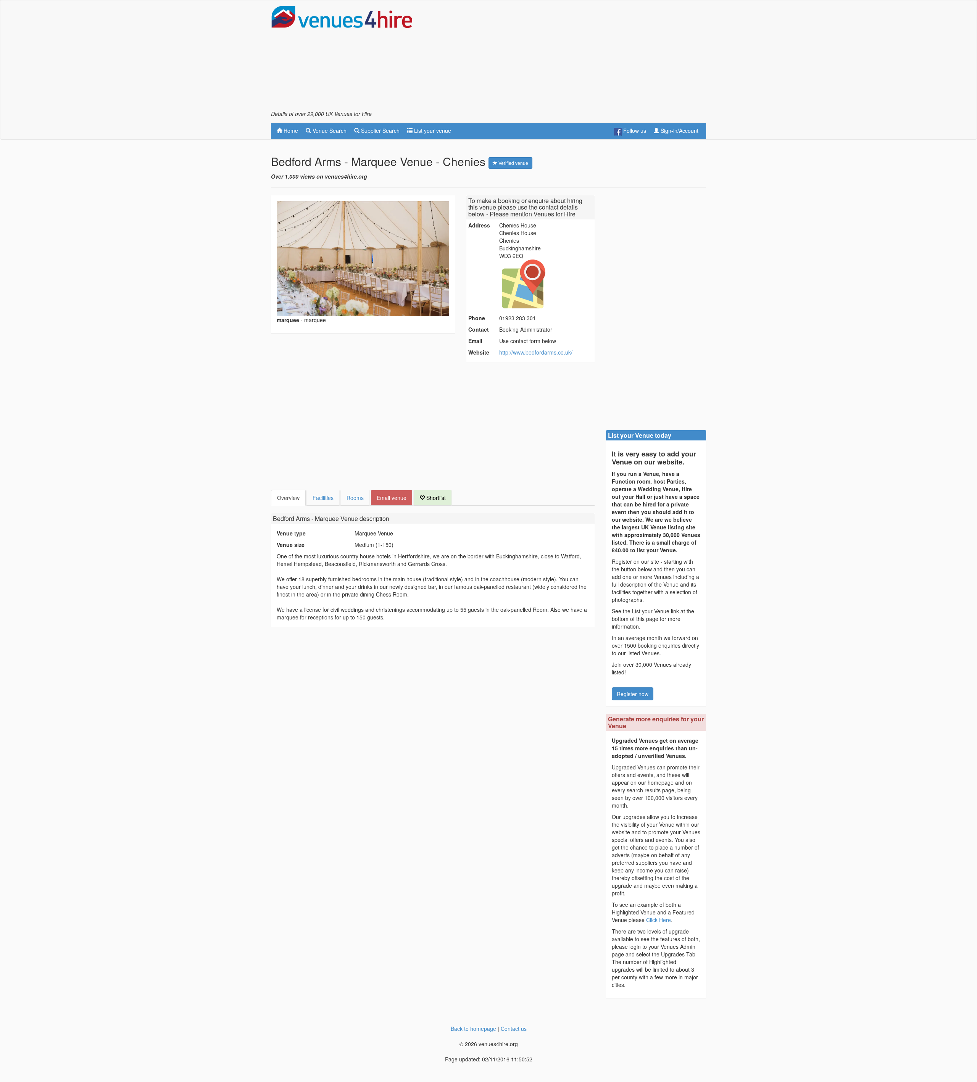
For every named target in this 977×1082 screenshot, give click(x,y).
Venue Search (329, 130)
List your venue (432, 130)
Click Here (658, 920)
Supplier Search (380, 130)
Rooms (355, 497)
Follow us (634, 130)
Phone (476, 318)
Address (479, 225)
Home (290, 130)
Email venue (391, 497)
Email (475, 341)
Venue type (291, 533)
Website (478, 352)
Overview (288, 497)
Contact (478, 329)
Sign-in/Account (678, 130)
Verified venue (512, 163)
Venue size (291, 544)
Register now (632, 694)
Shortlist (435, 497)
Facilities (323, 497)
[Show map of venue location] (545, 284)
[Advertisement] (567, 57)
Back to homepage (473, 1028)
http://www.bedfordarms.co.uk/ (535, 352)
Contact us (514, 1028)
